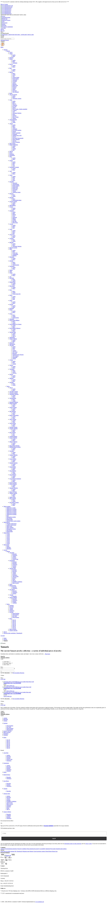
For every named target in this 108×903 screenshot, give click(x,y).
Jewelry (5, 639)
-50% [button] (5, 691)
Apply (2, 711)
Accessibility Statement (44, 848)
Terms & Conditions (22, 848)
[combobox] (7, 39)
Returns (31, 851)
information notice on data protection (72, 843)
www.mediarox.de (39, 901)
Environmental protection (11, 848)
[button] (10, 685)
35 (1, 679)
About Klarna (48, 851)
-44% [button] (5, 685)
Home (5, 638)
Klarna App (54, 851)
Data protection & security (33, 848)
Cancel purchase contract (39, 851)
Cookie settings (62, 848)
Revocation (53, 848)
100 (4, 679)
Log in (54, 838)
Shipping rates (26, 851)
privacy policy (88, 843)
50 (2, 679)
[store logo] (17, 34)
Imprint (57, 848)
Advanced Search (5, 40)
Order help (3, 851)
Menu (2, 47)
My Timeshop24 (18, 851)
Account (3, 635)
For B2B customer (10, 851)
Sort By (2, 672)
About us (3, 848)
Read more (47, 654)
